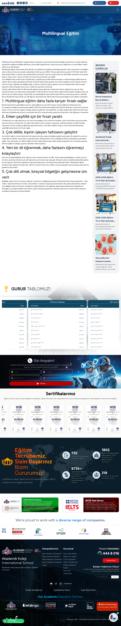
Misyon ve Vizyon (69, 557)
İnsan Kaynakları (69, 559)
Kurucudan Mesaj (69, 554)
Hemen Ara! (111, 560)
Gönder (42, 383)
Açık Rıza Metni (88, 590)
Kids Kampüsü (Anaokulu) (51, 554)
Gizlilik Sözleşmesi (33, 590)
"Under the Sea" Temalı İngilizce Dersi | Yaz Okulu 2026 (66, 3)
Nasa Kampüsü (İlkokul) (51, 557)
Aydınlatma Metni (62, 590)
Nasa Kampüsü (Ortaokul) (52, 559)
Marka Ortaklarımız (70, 562)
